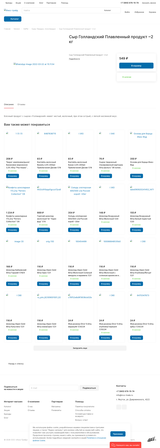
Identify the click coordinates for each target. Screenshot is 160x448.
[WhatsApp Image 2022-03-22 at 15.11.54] (34, 64)
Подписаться (89, 388)
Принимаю (118, 434)
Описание (9, 104)
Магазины (56, 406)
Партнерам (57, 401)
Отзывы (21, 104)
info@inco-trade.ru (124, 395)
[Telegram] (118, 407)
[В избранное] (148, 47)
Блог (6, 418)
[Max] (124, 407)
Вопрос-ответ (81, 420)
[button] (125, 445)
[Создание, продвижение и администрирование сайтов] (152, 441)
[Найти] (117, 10)
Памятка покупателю (84, 406)
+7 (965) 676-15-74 (129, 3)
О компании (34, 401)
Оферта (131, 440)
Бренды (7, 414)
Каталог (7, 406)
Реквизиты (56, 410)
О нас (30, 406)
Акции (7, 410)
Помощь (79, 401)
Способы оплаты (83, 410)
